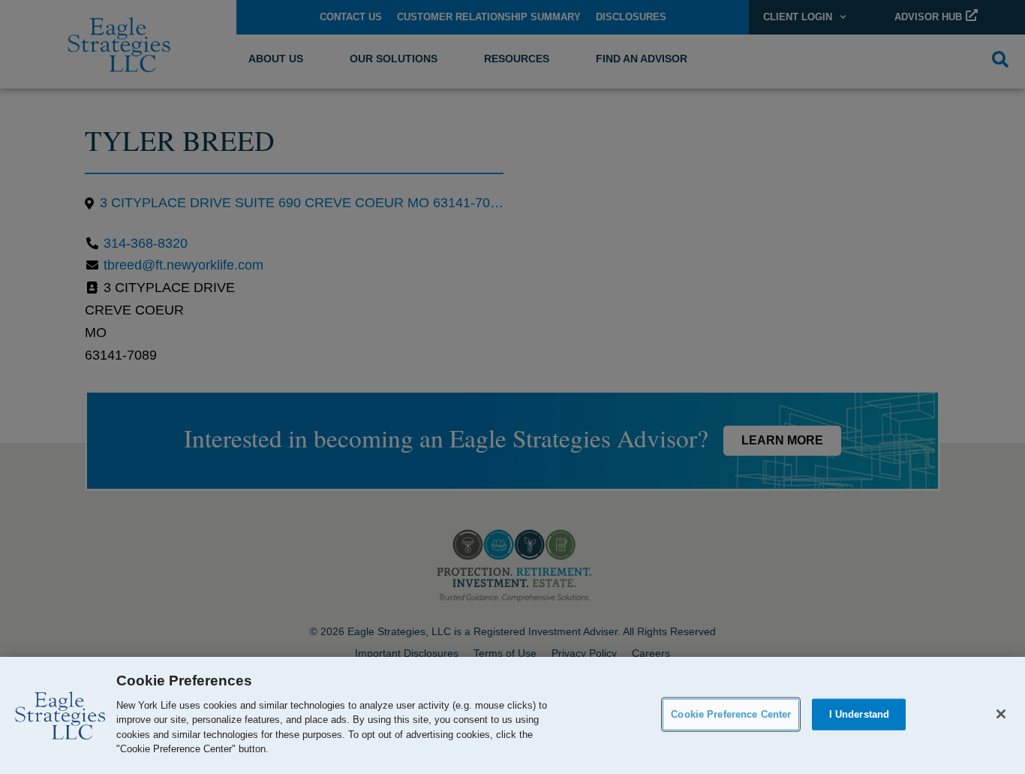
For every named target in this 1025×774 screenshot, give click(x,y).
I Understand (859, 714)
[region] (512, 715)
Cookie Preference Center (731, 714)
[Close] (1000, 713)
